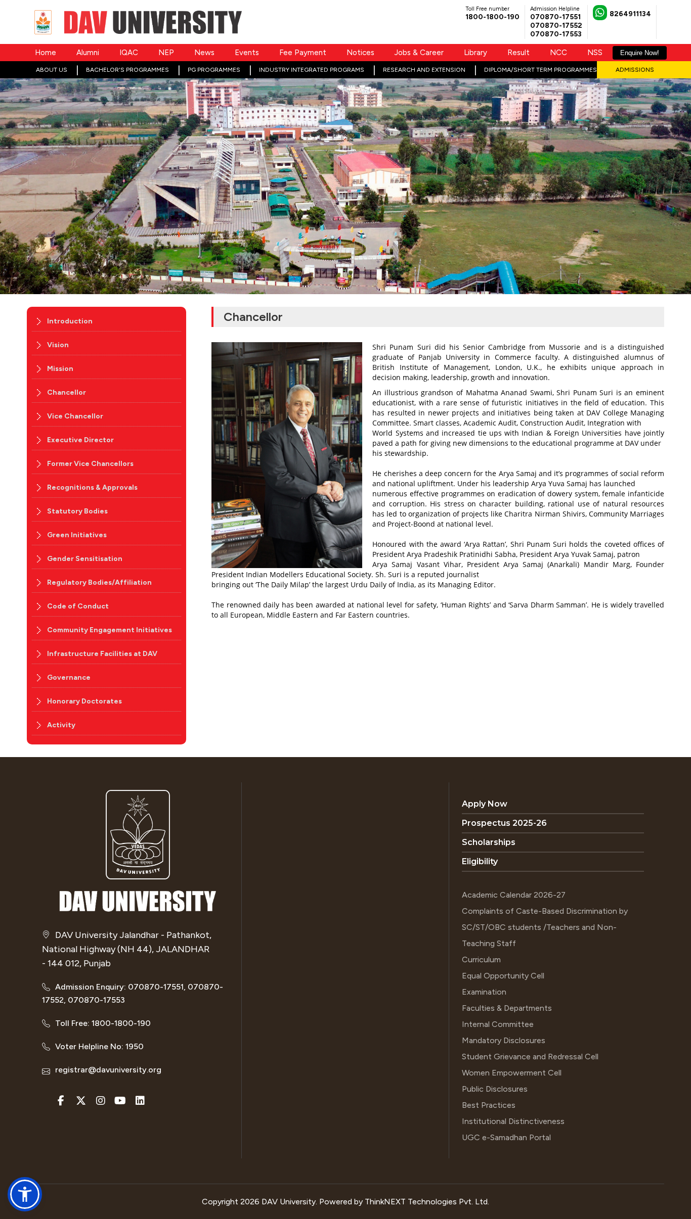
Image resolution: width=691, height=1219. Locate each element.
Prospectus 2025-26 (504, 823)
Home (45, 52)
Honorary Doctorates (84, 701)
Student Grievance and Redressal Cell (530, 1056)
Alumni (87, 52)
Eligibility (480, 861)
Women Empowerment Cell (512, 1072)
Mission (60, 368)
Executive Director (80, 440)
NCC (558, 52)
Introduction (70, 321)
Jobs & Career (419, 52)
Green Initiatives (77, 535)
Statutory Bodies (77, 511)
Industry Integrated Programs (311, 69)
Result (518, 52)
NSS (594, 52)
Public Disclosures (495, 1089)
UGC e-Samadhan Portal (506, 1137)
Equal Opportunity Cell (503, 975)
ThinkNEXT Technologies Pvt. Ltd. (427, 1201)
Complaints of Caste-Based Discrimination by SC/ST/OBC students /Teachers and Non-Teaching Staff (545, 927)
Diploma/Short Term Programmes (540, 69)
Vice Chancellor (75, 416)
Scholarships (488, 842)
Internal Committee (498, 1024)
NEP (166, 52)
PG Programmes (214, 69)
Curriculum (481, 959)
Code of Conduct (78, 606)
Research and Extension (424, 69)
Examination (484, 992)
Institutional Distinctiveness (513, 1121)
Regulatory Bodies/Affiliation (99, 582)
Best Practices (488, 1105)
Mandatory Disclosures (503, 1040)
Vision (58, 345)
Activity (61, 725)
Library (475, 52)
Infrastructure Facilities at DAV (102, 653)
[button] (24, 1194)
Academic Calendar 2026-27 (514, 895)
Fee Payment (302, 52)
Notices (360, 52)
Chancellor (66, 392)
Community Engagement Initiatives (109, 630)
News (204, 52)
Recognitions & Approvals (92, 487)
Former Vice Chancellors (90, 463)
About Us (51, 69)
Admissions (635, 69)
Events (247, 52)
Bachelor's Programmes (127, 69)
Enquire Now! (639, 53)
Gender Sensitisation (84, 558)
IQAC (128, 52)
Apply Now (484, 804)
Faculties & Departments (507, 1008)
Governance (69, 677)
